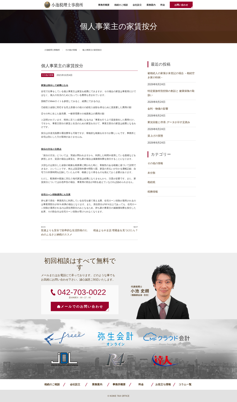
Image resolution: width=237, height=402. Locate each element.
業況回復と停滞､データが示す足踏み (169, 122)
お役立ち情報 (163, 384)
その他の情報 (71, 50)
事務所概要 (103, 5)
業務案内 (151, 5)
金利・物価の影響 (158, 108)
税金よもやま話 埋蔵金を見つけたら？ (115, 230)
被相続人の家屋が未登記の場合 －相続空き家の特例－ (171, 75)
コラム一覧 (185, 384)
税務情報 (153, 191)
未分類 (151, 172)
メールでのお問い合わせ (82, 306)
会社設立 (137, 5)
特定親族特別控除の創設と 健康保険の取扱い (171, 93)
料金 (162, 5)
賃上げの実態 (155, 135)
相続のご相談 (121, 5)
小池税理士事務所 (63, 5)
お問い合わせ (181, 5)
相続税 (151, 182)
